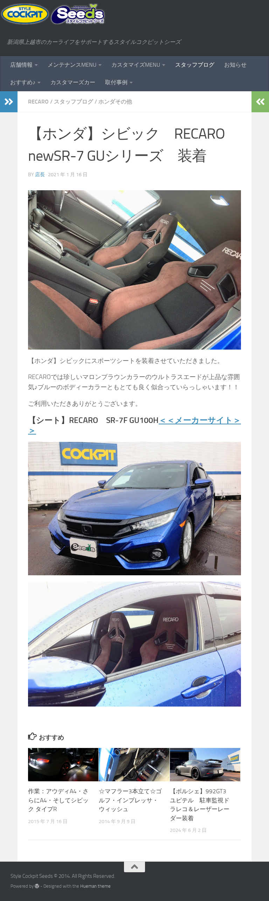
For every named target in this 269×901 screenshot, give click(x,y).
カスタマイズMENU (135, 64)
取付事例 (116, 82)
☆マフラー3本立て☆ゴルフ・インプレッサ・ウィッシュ (130, 800)
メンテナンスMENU (72, 64)
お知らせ (235, 64)
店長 (40, 175)
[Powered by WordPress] (37, 886)
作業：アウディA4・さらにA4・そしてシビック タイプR (58, 800)
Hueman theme (95, 886)
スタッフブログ (194, 64)
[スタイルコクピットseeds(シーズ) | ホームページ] (53, 14)
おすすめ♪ (22, 82)
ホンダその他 (115, 101)
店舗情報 (21, 64)
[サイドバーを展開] (9, 101)
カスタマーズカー (72, 82)
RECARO (38, 101)
